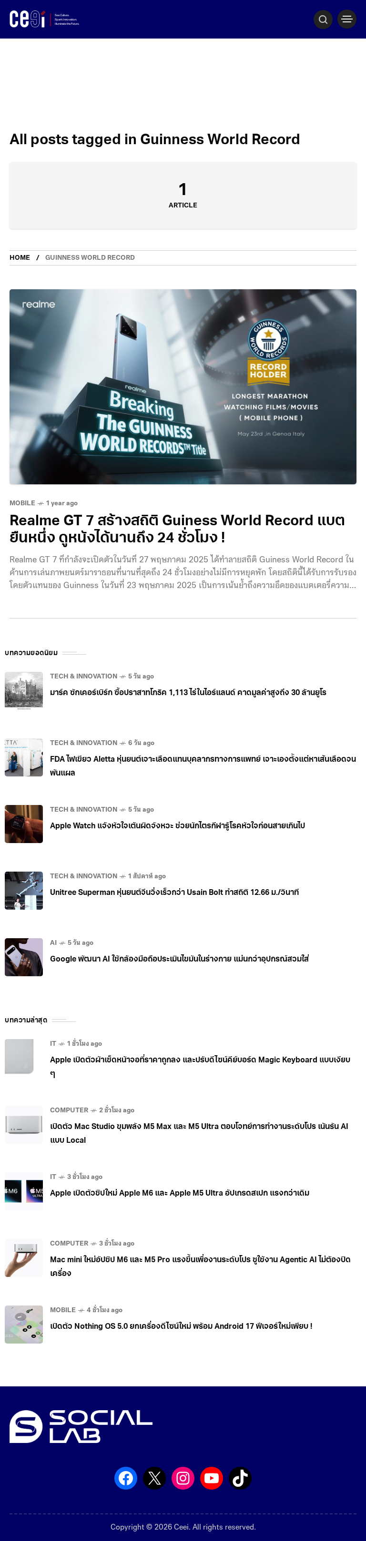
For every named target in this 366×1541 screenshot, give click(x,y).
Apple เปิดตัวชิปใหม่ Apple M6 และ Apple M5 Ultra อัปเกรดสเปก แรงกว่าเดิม (179, 1193)
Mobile (22, 503)
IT (53, 1044)
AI (53, 943)
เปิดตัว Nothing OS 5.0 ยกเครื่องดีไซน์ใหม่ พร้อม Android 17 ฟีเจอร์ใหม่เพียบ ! (181, 1327)
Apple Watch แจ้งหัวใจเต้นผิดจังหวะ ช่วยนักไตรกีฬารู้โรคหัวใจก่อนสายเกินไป (177, 826)
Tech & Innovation (83, 676)
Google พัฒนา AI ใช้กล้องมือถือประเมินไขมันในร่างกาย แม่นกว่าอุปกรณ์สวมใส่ (179, 959)
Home (20, 258)
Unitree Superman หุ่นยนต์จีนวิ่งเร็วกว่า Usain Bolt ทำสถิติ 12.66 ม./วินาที (174, 893)
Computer (69, 1110)
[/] (346, 19)
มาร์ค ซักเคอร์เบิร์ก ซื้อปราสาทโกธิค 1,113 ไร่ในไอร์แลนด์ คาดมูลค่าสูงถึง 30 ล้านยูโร (188, 693)
